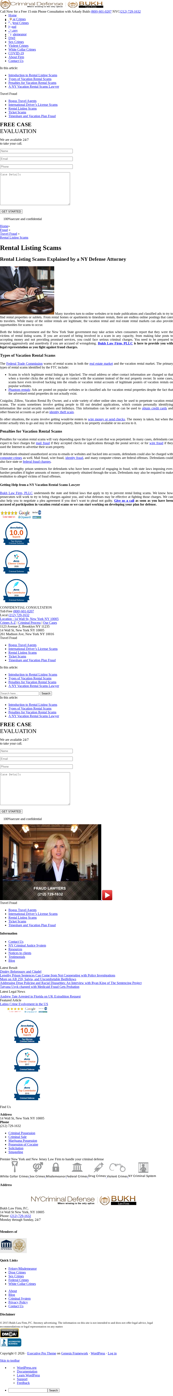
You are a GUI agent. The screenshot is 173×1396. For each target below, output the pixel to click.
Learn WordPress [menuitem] (28, 1375)
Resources (15, 949)
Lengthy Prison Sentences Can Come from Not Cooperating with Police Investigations (57, 975)
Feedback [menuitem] (23, 1383)
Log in (112, 1353)
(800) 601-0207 (101, 11)
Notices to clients (19, 953)
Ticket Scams (17, 112)
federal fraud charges (37, 461)
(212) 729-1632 (130, 11)
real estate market (101, 363)
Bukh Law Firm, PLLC (115, 343)
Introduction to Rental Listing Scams (32, 75)
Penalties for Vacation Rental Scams (32, 83)
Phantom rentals (19, 389)
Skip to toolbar (10, 1360)
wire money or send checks (106, 419)
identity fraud (74, 458)
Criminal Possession (21, 1133)
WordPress (98, 1353)
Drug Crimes (17, 1272)
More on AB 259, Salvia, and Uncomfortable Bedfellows (38, 979)
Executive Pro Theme (41, 1353)
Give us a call (124, 500)
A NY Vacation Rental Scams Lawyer (33, 86)
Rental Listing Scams (22, 108)
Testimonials (16, 957)
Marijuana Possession (22, 1140)
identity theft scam (61, 412)
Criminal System (19, 1298)
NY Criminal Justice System (27, 945)
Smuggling (15, 1152)
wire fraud (156, 443)
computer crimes (11, 458)
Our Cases (50, 622)
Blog (11, 960)
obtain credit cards (154, 408)
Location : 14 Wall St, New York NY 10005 (29, 619)
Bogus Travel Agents (22, 101)
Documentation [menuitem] (27, 1371)
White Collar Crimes (22, 1284)
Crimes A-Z (8, 622)
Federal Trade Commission (24, 363)
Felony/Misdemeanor (22, 1268)
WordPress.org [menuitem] (26, 1367)
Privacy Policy (18, 1302)
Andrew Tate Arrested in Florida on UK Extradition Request (40, 996)
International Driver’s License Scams (33, 104)
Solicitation (15, 1148)
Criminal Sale (17, 1137)
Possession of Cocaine (23, 1144)
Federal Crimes (18, 1280)
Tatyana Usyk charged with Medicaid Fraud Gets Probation (39, 986)
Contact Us (15, 941)
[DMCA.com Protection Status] (9, 1336)
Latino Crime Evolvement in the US (24, 1004)
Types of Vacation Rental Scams (29, 79)
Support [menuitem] (22, 1379)
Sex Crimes (16, 1276)
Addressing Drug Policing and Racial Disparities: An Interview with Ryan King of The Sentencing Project (71, 983)
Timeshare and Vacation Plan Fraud (32, 116)
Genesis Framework (74, 1353)
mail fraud (43, 443)
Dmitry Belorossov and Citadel (20, 971)
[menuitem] (90, 1390)
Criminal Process (29, 622)
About (12, 1291)
